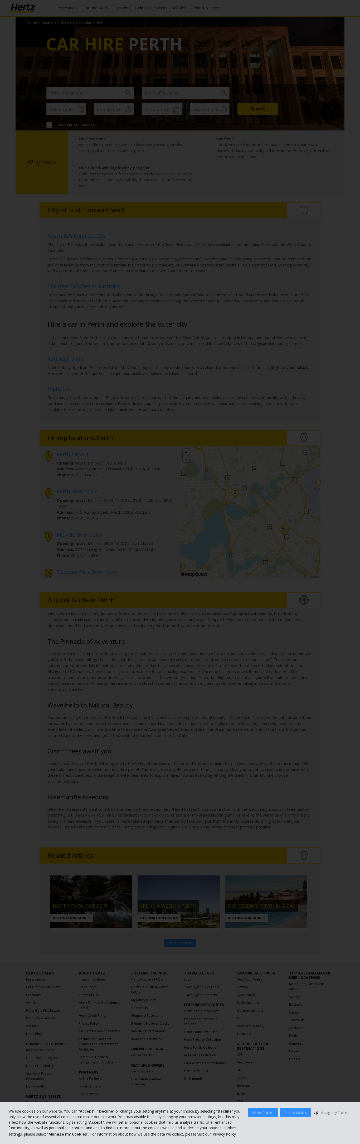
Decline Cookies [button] (295, 1112)
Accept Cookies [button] (262, 1112)
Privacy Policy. (225, 1134)
